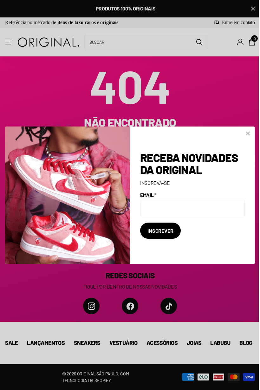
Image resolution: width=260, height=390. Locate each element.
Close (248, 133)
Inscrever (160, 231)
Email (148, 195)
